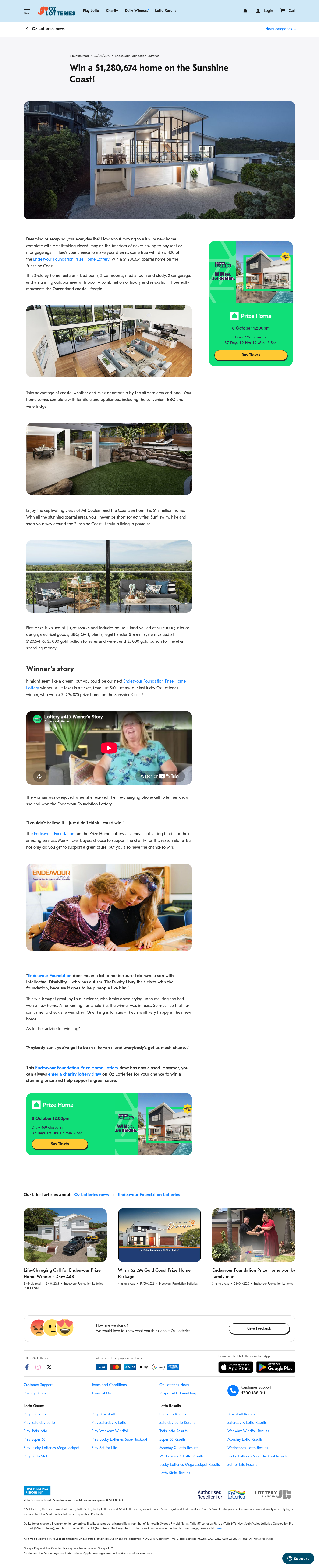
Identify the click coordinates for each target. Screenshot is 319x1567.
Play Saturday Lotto (39, 1423)
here (219, 1528)
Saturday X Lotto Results (247, 1423)
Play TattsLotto (35, 1431)
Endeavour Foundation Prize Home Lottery (71, 260)
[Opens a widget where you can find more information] (298, 1559)
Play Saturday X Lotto (109, 1423)
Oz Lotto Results (173, 1414)
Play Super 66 (34, 1440)
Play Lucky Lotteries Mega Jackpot (51, 1448)
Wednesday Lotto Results (247, 1448)
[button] (27, 12)
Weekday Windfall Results (248, 1431)
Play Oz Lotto (35, 1414)
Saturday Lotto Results (177, 1423)
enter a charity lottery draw (74, 1074)
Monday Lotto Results (245, 1440)
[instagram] (38, 1367)
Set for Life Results (242, 1465)
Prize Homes (31, 1288)
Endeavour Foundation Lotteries (137, 56)
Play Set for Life (104, 1448)
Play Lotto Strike (37, 1456)
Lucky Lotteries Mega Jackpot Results (190, 1465)
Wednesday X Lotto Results (182, 1456)
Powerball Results (241, 1414)
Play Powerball (103, 1414)
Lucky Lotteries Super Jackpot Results (257, 1456)
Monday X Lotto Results (179, 1448)
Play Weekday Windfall (110, 1431)
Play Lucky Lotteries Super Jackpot (119, 1440)
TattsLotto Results (174, 1431)
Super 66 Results (173, 1440)
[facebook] (27, 1367)
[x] (49, 1367)
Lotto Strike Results (175, 1473)
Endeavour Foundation (54, 834)
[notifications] (245, 11)
